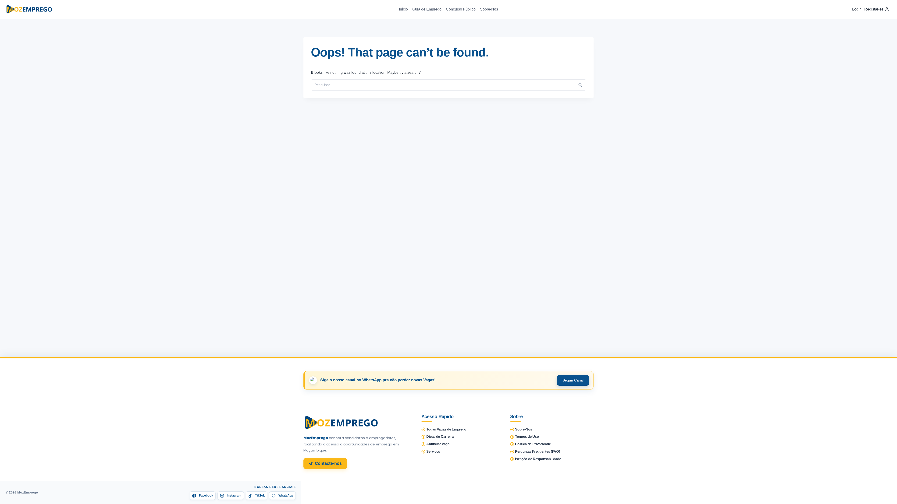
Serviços (433, 451)
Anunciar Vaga (437, 444)
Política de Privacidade (533, 444)
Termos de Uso (527, 436)
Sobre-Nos (489, 9)
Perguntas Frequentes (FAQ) (537, 451)
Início (403, 9)
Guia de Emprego (426, 9)
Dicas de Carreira (439, 436)
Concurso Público (461, 9)
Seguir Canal (573, 380)
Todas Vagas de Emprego (446, 429)
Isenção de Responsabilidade (538, 459)
